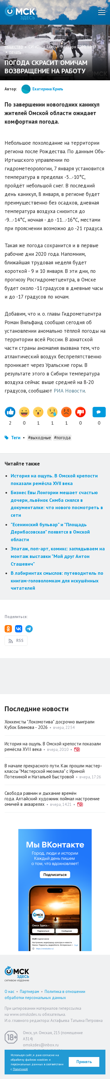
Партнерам (29, 991)
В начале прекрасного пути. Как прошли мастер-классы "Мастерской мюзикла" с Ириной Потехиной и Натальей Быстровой (53, 771)
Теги (15, 437)
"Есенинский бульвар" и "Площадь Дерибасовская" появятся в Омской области (50, 531)
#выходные (39, 437)
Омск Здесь (20, 12)
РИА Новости (69, 390)
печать (15, 52)
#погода (62, 437)
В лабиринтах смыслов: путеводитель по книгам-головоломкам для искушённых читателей (57, 580)
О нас (9, 991)
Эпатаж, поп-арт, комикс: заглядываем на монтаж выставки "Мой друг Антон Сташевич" (58, 556)
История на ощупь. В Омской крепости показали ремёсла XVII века (53, 746)
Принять (84, 1061)
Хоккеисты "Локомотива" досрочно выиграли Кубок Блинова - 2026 (49, 724)
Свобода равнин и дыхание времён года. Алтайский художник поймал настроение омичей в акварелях (52, 798)
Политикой (20, 1069)
